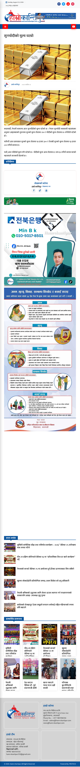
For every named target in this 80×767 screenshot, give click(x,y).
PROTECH (72, 764)
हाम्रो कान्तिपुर (15, 84)
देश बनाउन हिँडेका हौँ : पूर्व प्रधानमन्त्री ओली (30, 685)
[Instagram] (72, 4)
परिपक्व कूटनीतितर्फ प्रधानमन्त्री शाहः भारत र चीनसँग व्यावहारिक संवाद (68, 689)
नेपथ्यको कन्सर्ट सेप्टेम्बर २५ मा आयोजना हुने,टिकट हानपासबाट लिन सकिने (45, 569)
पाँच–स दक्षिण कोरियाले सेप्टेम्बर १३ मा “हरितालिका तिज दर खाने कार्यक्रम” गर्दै (46, 558)
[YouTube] (68, 4)
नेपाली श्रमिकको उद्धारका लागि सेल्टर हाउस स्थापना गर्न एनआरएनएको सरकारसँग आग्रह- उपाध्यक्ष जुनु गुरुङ (44, 594)
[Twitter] (63, 4)
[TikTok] (40, 190)
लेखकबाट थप (46, 186)
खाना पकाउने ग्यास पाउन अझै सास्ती (49, 685)
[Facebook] (59, 4)
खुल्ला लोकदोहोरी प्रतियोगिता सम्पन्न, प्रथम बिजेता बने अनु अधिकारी (43, 581)
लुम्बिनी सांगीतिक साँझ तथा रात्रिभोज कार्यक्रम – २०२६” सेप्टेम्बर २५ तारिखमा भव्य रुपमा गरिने (46, 546)
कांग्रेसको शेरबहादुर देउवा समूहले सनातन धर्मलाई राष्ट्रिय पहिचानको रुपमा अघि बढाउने (45, 606)
